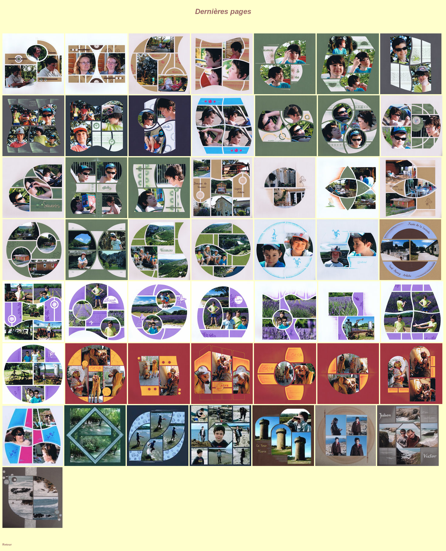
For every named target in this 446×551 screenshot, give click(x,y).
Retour (7, 544)
